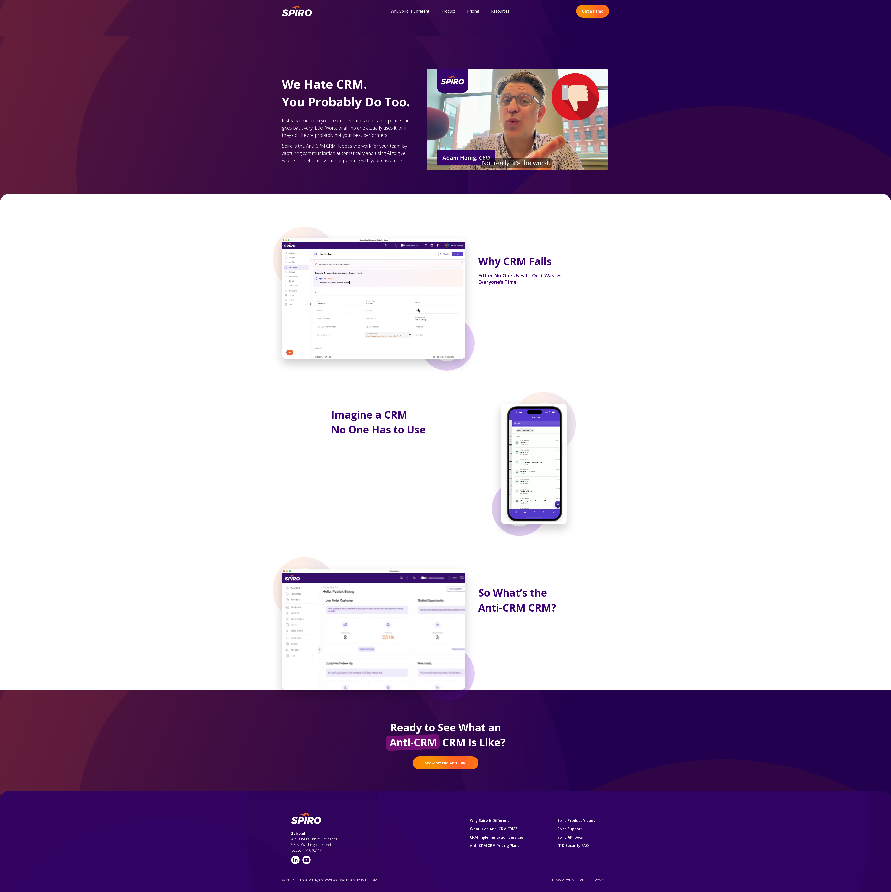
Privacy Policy (563, 879)
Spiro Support (569, 828)
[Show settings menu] (595, 166)
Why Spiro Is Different (410, 11)
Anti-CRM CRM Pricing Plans (494, 845)
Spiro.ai (298, 833)
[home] (297, 11)
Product (448, 11)
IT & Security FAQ (573, 845)
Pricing (473, 11)
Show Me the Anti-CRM (445, 762)
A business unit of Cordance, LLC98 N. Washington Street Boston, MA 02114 (318, 845)
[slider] (508, 166)
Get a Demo (592, 11)
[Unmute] (586, 166)
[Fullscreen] (604, 166)
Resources (500, 11)
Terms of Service (592, 879)
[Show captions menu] (576, 166)
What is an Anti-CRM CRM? (493, 828)
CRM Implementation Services (497, 837)
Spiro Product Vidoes (576, 820)
